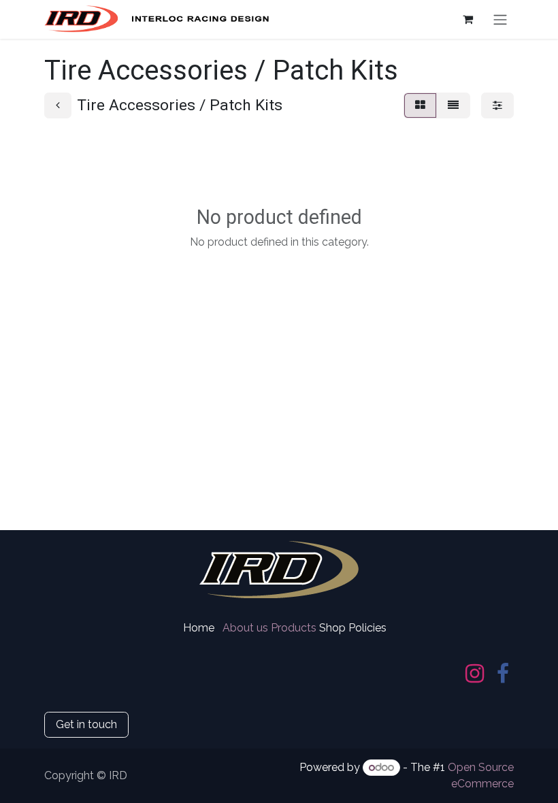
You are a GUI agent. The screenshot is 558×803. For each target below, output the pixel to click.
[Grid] (420, 105)
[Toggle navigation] (500, 19)
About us (245, 627)
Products (293, 627)
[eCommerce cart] (467, 19)
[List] (453, 105)
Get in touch (86, 724)
